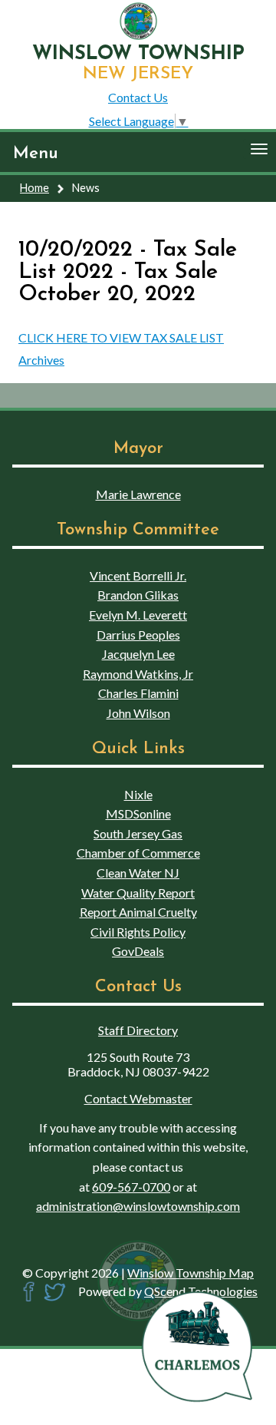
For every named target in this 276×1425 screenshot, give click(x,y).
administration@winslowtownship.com (138, 1206)
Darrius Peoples (138, 634)
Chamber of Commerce (138, 852)
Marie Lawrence (138, 494)
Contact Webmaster (138, 1098)
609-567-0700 (131, 1186)
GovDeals (138, 951)
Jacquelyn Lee (138, 653)
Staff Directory (138, 1030)
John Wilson (138, 713)
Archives (41, 359)
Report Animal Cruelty (138, 911)
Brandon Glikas (138, 594)
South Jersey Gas (138, 833)
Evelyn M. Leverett (138, 614)
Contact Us (138, 97)
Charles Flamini (138, 693)
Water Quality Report (138, 892)
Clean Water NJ (138, 872)
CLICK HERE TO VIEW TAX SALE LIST (121, 337)
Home (34, 187)
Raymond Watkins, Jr (138, 673)
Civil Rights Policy (138, 931)
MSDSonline (138, 813)
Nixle (138, 794)
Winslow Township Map (190, 1272)
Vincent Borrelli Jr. (138, 575)
